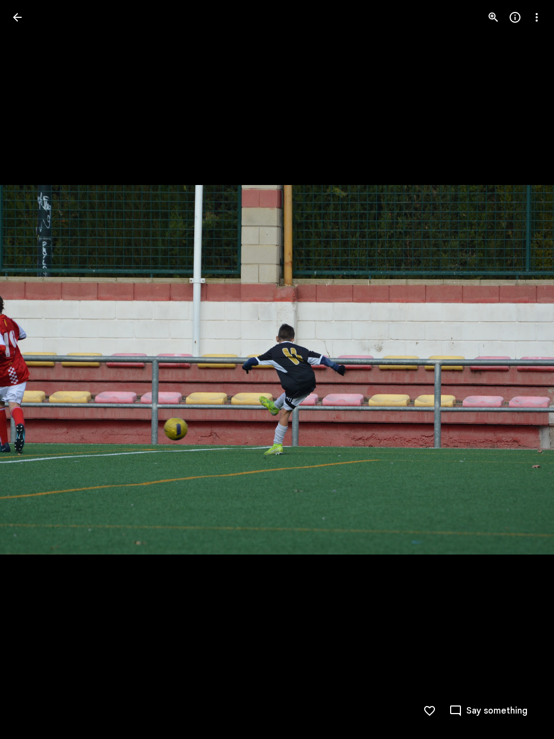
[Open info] (515, 17)
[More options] (537, 17)
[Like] (429, 710)
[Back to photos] (17, 17)
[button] (30, 369)
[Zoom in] (493, 17)
